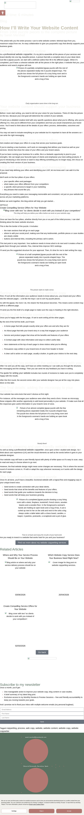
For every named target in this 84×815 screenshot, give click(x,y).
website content (50, 728)
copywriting (12, 728)
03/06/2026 (20, 595)
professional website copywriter (18, 54)
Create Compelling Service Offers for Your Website (23, 208)
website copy (64, 728)
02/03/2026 (20, 646)
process (21, 728)
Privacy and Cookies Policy (36, 804)
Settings (14, 811)
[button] (2, 12)
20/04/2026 (64, 595)
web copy (30, 728)
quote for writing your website (17, 373)
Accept (69, 811)
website (39, 728)
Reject (42, 811)
